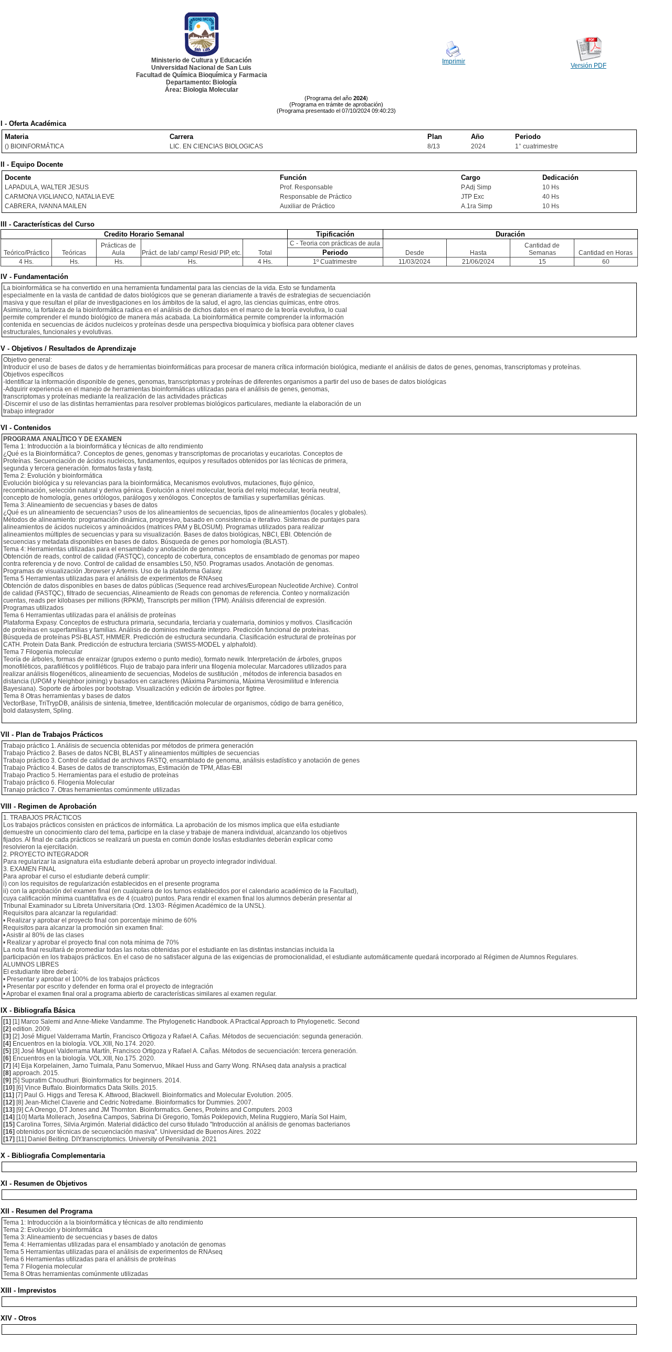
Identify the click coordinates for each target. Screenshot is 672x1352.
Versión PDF (588, 65)
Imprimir (453, 61)
